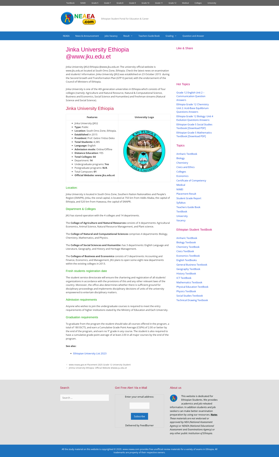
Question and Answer (193, 35)
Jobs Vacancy (111, 35)
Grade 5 (95, 3)
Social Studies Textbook (189, 295)
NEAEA (66, 35)
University (212, 3)
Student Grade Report (188, 198)
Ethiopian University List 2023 (90, 353)
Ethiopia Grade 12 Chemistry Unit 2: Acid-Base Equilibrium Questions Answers (192, 108)
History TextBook (186, 273)
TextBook (70, 3)
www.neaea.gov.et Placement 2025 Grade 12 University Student (100, 364)
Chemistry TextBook (188, 247)
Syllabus (181, 202)
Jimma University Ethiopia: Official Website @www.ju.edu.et (98, 367)
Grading (170, 35)
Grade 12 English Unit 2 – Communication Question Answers (190, 96)
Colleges (198, 3)
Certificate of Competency (191, 180)
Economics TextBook (188, 255)
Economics (182, 176)
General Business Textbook (191, 264)
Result (126, 35)
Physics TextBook (186, 291)
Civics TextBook (185, 251)
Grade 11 (159, 3)
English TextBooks (186, 260)
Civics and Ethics (185, 167)
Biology (180, 158)
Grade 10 (145, 3)
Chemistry (182, 162)
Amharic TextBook (186, 153)
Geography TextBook (188, 269)
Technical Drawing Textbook (192, 300)
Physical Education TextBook (192, 286)
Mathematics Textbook (189, 282)
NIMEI (83, 3)
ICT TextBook (183, 278)
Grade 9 (132, 3)
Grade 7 (107, 3)
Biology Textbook (186, 242)
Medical (185, 3)
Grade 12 (172, 3)
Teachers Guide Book (149, 35)
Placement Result (186, 193)
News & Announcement (87, 35)
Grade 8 (120, 3)
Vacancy (181, 220)
